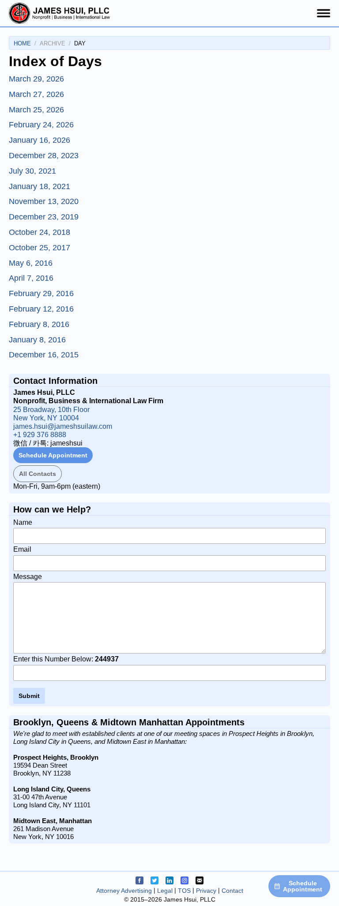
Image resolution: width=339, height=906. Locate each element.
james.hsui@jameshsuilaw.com (62, 426)
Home (22, 43)
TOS (184, 890)
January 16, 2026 (39, 140)
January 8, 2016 (37, 339)
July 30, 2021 (32, 171)
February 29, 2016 (41, 293)
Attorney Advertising (124, 890)
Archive (52, 43)
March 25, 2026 (36, 109)
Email (22, 549)
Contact (232, 890)
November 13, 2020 (44, 201)
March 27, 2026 (36, 94)
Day (80, 43)
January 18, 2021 (39, 186)
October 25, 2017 (39, 247)
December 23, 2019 (44, 216)
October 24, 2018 (39, 232)
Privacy (206, 890)
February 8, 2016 (39, 324)
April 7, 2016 (31, 278)
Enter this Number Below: (66, 659)
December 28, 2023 (44, 155)
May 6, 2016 (31, 263)
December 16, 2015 (44, 354)
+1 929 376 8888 (39, 434)
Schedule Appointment (53, 455)
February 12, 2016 (41, 308)
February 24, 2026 (41, 124)
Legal (165, 890)
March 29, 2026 (36, 78)
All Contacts (37, 473)
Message (27, 576)
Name (22, 522)
